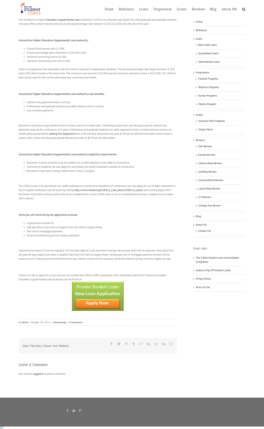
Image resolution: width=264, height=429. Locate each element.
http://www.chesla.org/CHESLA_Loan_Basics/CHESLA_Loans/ (108, 190)
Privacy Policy (203, 278)
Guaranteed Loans (208, 53)
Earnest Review (206, 155)
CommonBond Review (210, 180)
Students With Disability (211, 121)
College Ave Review (209, 205)
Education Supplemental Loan (63, 19)
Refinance (201, 30)
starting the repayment (62, 134)
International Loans (209, 62)
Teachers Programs (208, 87)
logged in (38, 374)
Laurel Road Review (209, 188)
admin (25, 322)
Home (199, 22)
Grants (199, 115)
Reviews (200, 140)
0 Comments (75, 322)
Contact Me (204, 231)
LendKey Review (207, 171)
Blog (198, 216)
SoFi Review (205, 146)
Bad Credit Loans (207, 45)
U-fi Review (204, 197)
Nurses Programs (207, 95)
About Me (201, 224)
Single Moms (205, 129)
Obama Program (207, 104)
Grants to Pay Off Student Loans (213, 270)
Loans (199, 38)
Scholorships (59, 322)
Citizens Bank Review (210, 163)
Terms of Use (203, 287)
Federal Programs (208, 78)
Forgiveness (202, 72)
